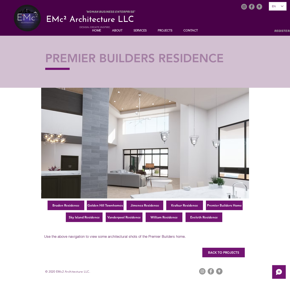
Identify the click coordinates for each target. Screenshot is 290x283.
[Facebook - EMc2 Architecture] (252, 7)
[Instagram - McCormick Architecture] (202, 271)
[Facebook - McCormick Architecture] (211, 271)
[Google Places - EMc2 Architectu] (259, 7)
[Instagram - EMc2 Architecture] (244, 7)
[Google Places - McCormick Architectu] (219, 271)
